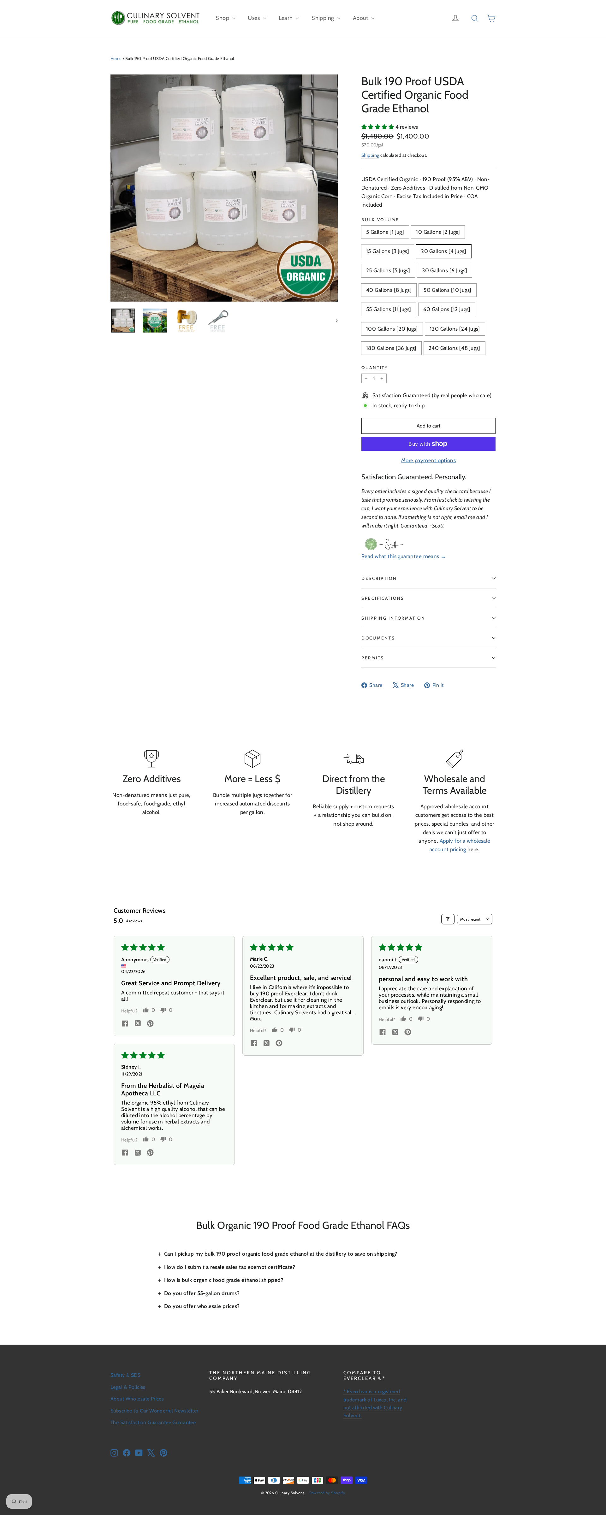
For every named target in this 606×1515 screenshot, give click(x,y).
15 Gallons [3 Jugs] (387, 251)
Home (116, 58)
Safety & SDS (125, 1375)
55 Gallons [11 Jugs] (388, 309)
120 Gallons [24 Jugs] (455, 329)
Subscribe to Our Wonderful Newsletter (154, 1411)
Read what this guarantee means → (403, 556)
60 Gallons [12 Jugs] (447, 309)
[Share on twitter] (137, 1024)
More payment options (428, 460)
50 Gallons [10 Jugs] (448, 290)
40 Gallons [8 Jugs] (389, 290)
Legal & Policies (128, 1387)
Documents (378, 637)
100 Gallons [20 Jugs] (392, 329)
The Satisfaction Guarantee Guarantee (153, 1422)
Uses (254, 18)
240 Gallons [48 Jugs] (454, 348)
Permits (372, 657)
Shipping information (393, 618)
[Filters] (447, 919)
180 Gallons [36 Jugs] (391, 348)
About (361, 18)
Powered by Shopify (327, 1492)
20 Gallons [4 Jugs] (443, 251)
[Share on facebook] (125, 1024)
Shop (223, 18)
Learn (286, 18)
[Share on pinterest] (150, 1024)
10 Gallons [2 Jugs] (438, 232)
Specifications (382, 598)
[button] (378, 127)
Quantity (374, 367)
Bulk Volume (380, 219)
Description (379, 578)
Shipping (324, 18)
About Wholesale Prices (137, 1399)
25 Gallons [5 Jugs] (388, 270)
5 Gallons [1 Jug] (385, 232)
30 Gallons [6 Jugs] (444, 270)
